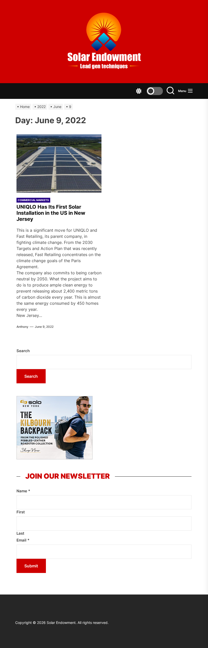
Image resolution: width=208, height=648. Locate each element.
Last (20, 533)
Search (23, 350)
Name (23, 491)
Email (22, 540)
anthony (22, 327)
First (20, 512)
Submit (31, 565)
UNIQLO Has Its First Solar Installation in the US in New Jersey (50, 213)
